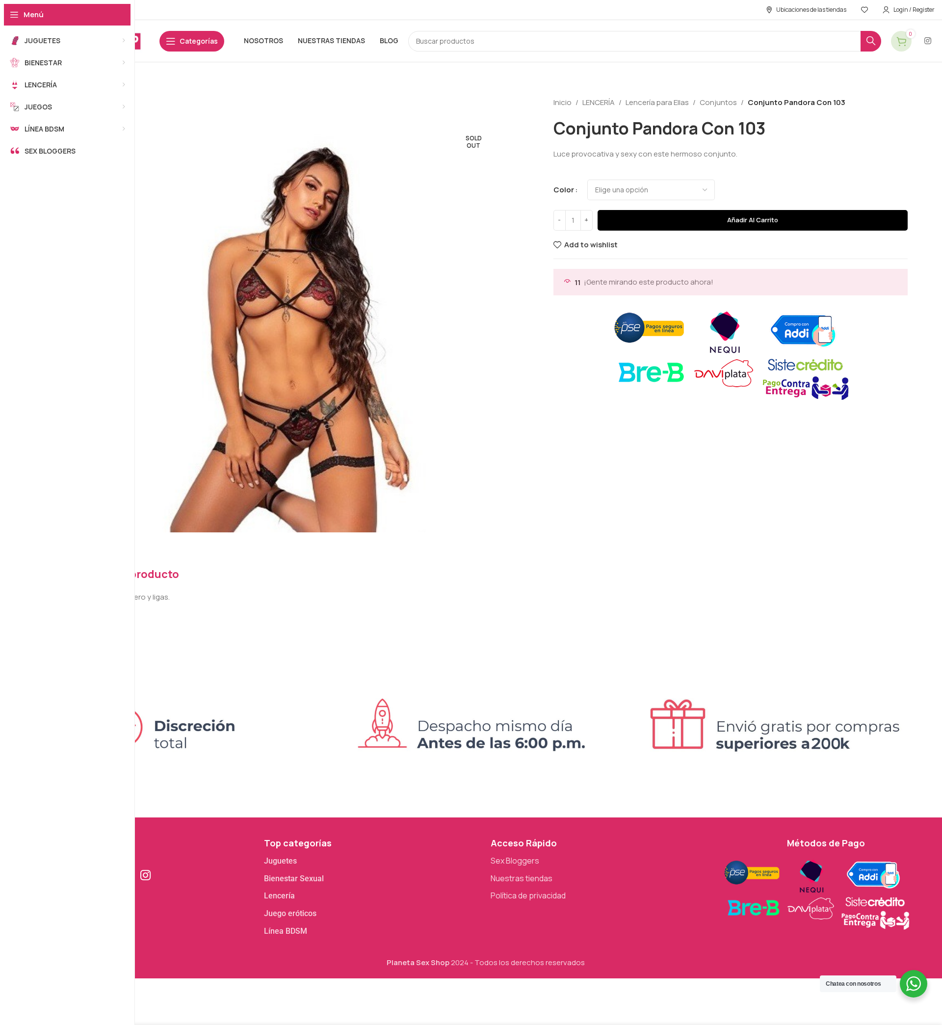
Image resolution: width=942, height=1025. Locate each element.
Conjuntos (718, 102)
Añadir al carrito (752, 219)
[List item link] (372, 861)
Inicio (562, 102)
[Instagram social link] (928, 40)
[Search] (871, 41)
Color (563, 189)
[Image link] (816, 893)
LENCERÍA (598, 102)
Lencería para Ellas (657, 102)
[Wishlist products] (864, 10)
